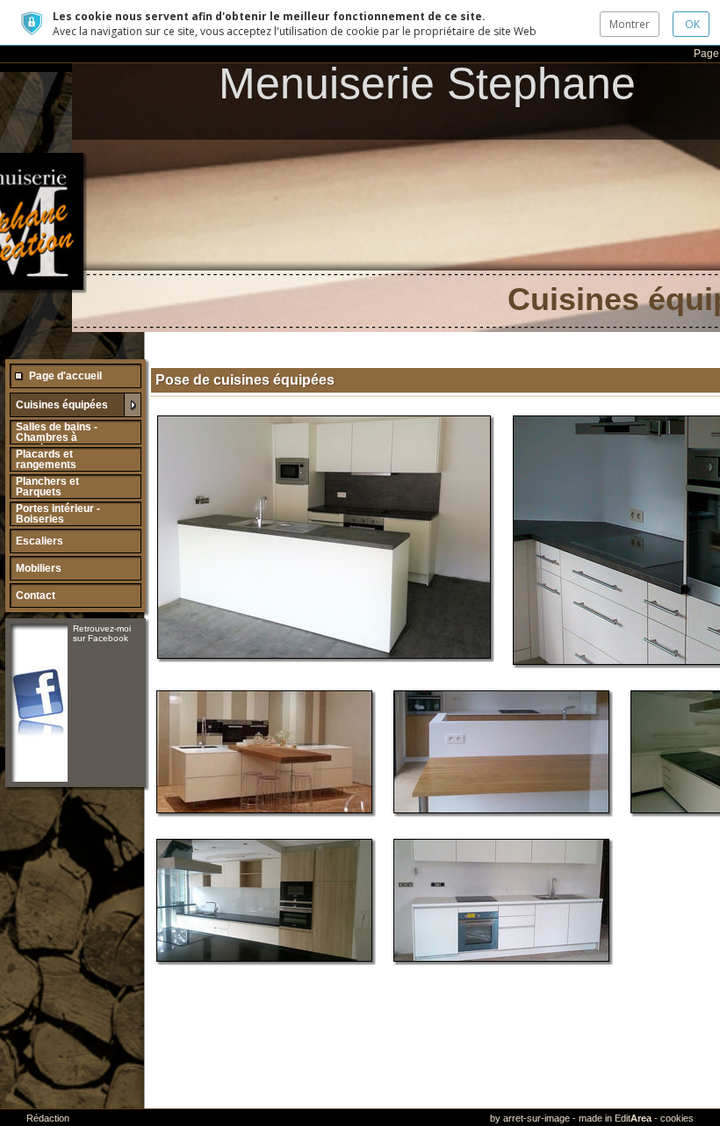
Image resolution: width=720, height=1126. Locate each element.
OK (691, 24)
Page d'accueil (65, 376)
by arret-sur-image (530, 1118)
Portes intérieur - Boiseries (58, 513)
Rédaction (47, 1118)
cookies (677, 1118)
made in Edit (615, 1118)
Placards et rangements (46, 459)
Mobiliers (38, 568)
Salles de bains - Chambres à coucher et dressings (56, 443)
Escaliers (39, 541)
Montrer (629, 24)
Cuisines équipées (62, 405)
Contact (35, 595)
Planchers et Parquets (47, 486)
